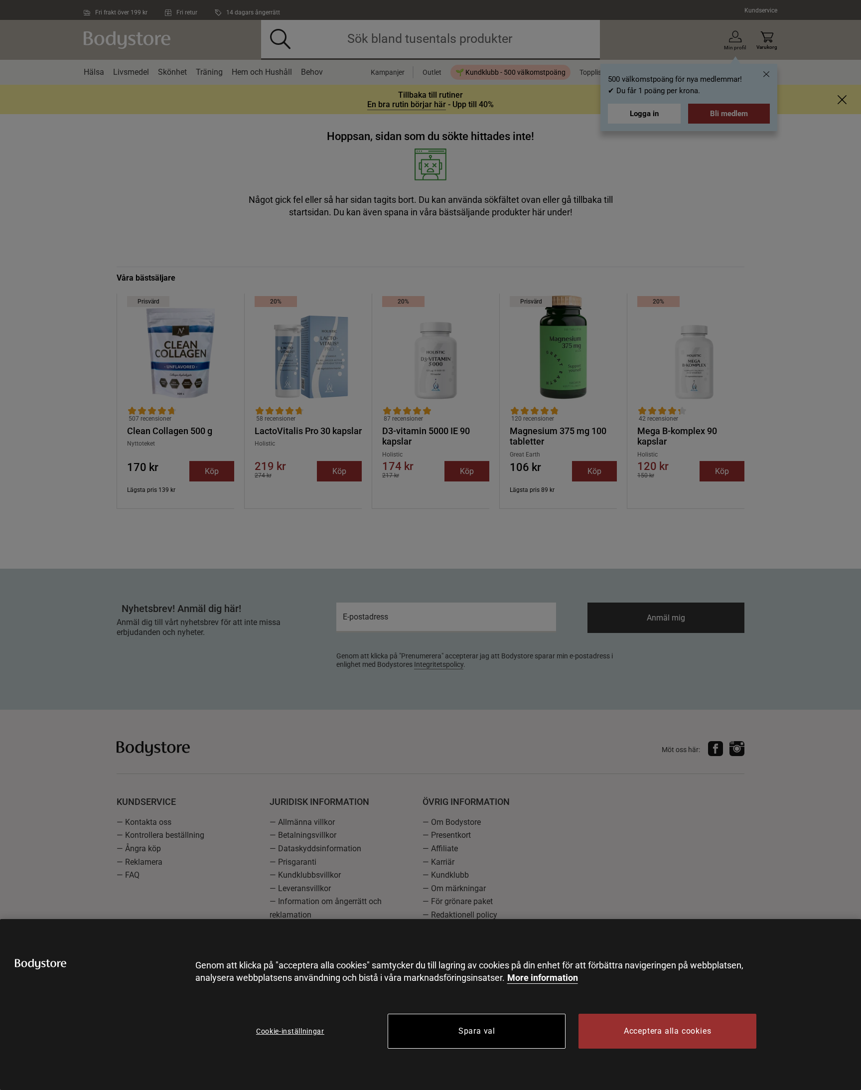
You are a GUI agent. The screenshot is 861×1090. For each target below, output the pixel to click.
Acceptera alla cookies (668, 1031)
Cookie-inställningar (290, 1031)
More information (542, 977)
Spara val (476, 1031)
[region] (430, 1004)
